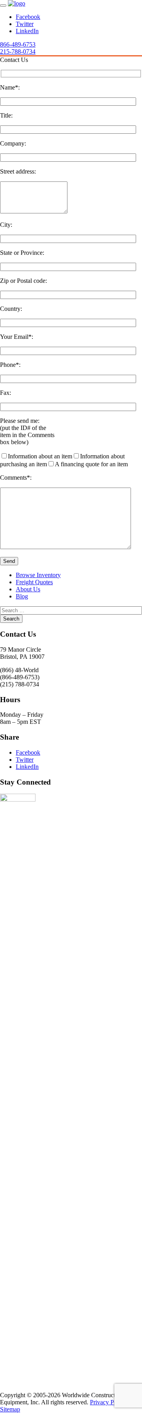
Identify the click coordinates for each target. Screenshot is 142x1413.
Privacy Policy (108, 1402)
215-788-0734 (18, 51)
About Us (28, 589)
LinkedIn (27, 31)
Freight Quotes (34, 582)
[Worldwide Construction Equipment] (16, 3)
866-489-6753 (18, 44)
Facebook (28, 16)
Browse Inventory (38, 575)
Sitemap (10, 1409)
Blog (22, 596)
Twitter (25, 24)
